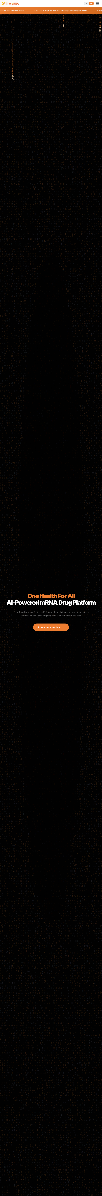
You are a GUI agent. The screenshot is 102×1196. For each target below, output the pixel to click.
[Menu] (98, 3)
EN (91, 3)
